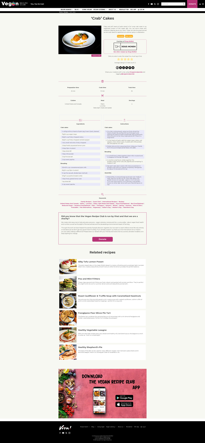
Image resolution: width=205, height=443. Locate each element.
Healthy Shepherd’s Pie (90, 347)
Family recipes (86, 201)
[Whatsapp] (123, 67)
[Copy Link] (126, 67)
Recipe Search (66, 9)
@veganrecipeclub (127, 74)
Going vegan (87, 9)
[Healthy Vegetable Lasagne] (68, 342)
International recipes (109, 201)
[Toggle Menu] (203, 4)
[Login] (200, 4)
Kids (93, 205)
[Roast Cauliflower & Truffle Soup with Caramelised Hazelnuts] (68, 308)
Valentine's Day (128, 207)
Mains (82, 203)
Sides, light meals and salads (103, 203)
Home (61, 12)
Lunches (89, 203)
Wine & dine (137, 205)
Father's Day (106, 207)
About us (112, 9)
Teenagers (100, 205)
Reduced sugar (67, 205)
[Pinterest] (129, 67)
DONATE (192, 4)
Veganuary (96, 207)
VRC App (133, 9)
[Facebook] (117, 67)
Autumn (108, 205)
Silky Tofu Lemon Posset (90, 262)
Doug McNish (129, 41)
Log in (141, 9)
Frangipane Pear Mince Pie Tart (94, 313)
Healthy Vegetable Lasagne (92, 330)
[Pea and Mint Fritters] (68, 291)
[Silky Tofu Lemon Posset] (68, 274)
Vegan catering (99, 9)
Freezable (74, 207)
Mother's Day (116, 207)
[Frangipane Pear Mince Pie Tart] (68, 325)
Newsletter (124, 9)
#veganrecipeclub (136, 72)
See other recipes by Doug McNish (125, 52)
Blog (77, 9)
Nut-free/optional (137, 203)
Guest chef (97, 201)
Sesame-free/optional (82, 205)
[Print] (133, 67)
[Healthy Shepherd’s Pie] (68, 359)
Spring (121, 205)
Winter (115, 205)
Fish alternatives (85, 207)
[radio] (118, 59)
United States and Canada (69, 203)
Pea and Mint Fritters (89, 279)
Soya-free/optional (122, 203)
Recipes (66, 12)
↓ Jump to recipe (96, 55)
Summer (128, 205)
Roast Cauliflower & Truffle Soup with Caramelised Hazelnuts (109, 296)
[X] (120, 67)
